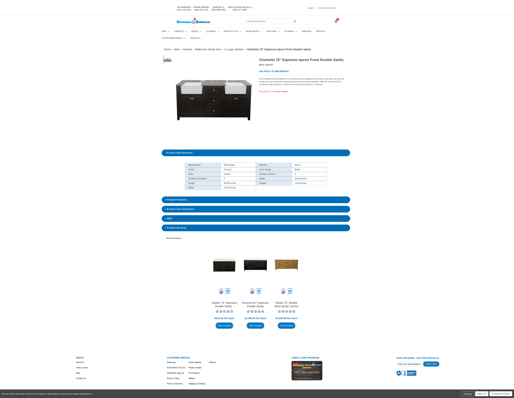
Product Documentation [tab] (180, 209)
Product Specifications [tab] (180, 153)
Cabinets (179, 31)
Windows (306, 31)
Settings (468, 393)
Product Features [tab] (177, 200)
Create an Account (327, 8)
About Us (80, 362)
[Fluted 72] (286, 264)
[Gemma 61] (255, 264)
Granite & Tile (231, 31)
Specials (320, 31)
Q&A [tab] (169, 218)
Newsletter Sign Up (175, 373)
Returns (212, 362)
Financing (171, 362)
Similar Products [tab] (173, 238)
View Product (224, 325)
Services (195, 38)
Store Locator (82, 367)
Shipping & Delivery (197, 383)
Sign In (311, 8)
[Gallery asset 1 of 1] (214, 97)
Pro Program (194, 373)
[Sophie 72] (224, 264)
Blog (78, 373)
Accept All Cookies (501, 393)
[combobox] (271, 21)
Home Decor (252, 31)
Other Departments (172, 38)
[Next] (251, 97)
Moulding (272, 31)
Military (192, 378)
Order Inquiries (195, 362)
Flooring (211, 31)
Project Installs (195, 367)
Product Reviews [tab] (176, 228)
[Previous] (176, 97)
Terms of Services (175, 383)
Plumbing (289, 31)
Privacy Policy (173, 378)
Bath (164, 31)
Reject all (481, 393)
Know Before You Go (176, 367)
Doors (194, 31)
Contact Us (81, 378)
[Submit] (295, 21)
